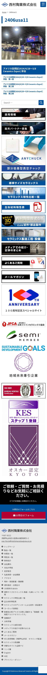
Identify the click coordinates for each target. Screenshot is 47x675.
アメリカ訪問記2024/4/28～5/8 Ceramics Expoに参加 (19, 70)
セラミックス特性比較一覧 (14, 598)
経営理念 (7, 571)
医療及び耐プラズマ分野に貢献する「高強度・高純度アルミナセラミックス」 (23, 613)
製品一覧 (7, 550)
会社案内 (7, 564)
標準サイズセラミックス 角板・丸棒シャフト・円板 (23, 593)
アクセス (7, 578)
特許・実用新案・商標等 (13, 581)
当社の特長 (8, 567)
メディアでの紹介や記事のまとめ (17, 628)
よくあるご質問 (10, 632)
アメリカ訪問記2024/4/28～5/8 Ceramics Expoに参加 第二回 (23, 85)
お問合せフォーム (25, 515)
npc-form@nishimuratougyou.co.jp (16, 541)
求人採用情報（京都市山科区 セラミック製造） (23, 639)
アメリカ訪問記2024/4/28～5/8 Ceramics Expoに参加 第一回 (23, 78)
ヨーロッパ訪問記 (11, 608)
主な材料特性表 (10, 601)
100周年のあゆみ (11, 588)
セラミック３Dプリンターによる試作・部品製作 (23, 605)
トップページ (9, 547)
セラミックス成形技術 (13, 625)
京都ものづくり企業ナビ (13, 646)
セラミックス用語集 (12, 642)
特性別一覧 (8, 557)
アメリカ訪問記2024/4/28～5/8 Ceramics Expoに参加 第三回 (23, 92)
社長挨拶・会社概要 (12, 574)
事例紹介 (7, 560)
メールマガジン (10, 635)
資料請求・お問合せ (12, 585)
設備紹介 (7, 618)
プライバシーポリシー (13, 660)
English (7, 653)
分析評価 (7, 621)
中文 (6, 656)
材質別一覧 (8, 553)
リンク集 (7, 649)
